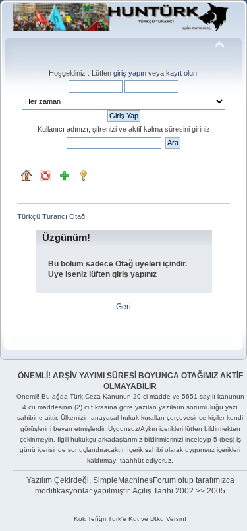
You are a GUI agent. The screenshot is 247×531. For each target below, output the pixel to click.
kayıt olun (181, 73)
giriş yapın (129, 73)
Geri (123, 306)
